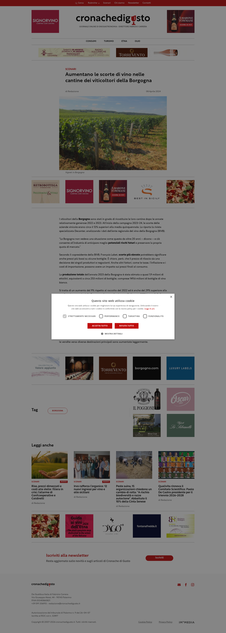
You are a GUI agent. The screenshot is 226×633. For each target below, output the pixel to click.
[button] (113, 333)
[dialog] (113, 316)
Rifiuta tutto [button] (126, 325)
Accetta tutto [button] (100, 325)
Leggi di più (149, 309)
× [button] (171, 297)
